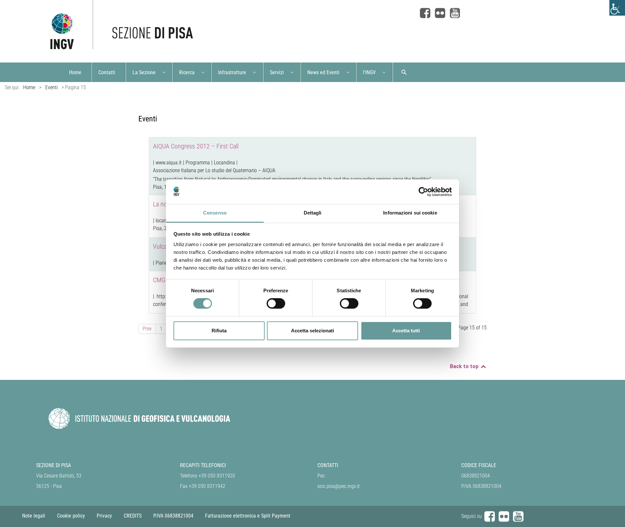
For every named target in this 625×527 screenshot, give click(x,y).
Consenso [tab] (215, 213)
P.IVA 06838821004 (173, 516)
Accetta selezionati (312, 330)
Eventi (51, 87)
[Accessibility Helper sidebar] (617, 8)
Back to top (465, 366)
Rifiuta (219, 330)
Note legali (33, 516)
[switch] (276, 303)
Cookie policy (71, 516)
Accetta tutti (406, 330)
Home (29, 87)
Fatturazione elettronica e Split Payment (247, 516)
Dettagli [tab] (313, 213)
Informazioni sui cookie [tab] (410, 213)
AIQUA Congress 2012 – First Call (196, 146)
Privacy (104, 516)
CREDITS (133, 516)
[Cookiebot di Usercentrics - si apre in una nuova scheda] (423, 192)
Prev (147, 329)
